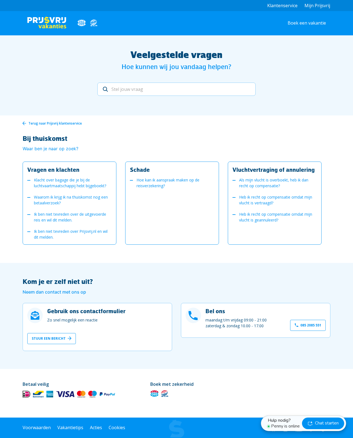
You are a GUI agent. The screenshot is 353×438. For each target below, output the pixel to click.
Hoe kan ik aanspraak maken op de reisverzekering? (168, 182)
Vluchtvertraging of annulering (273, 169)
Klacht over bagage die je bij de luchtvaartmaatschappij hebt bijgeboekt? (70, 182)
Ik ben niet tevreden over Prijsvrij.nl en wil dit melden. (71, 234)
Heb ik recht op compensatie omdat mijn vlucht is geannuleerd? (275, 217)
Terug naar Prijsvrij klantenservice (55, 123)
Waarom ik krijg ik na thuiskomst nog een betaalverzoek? (71, 199)
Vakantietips (70, 427)
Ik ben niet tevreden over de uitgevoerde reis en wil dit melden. (70, 217)
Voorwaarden (37, 427)
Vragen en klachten (53, 169)
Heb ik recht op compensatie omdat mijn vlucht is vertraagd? (275, 199)
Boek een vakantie (307, 23)
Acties (96, 427)
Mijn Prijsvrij (317, 5)
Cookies (117, 427)
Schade (140, 169)
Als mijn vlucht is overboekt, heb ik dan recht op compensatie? (273, 182)
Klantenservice (282, 5)
